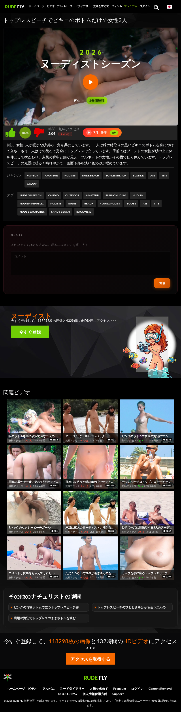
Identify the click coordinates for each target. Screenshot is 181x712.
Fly (14, 6)
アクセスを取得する (90, 658)
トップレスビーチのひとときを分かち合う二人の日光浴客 (135, 607)
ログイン (145, 6)
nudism (138, 195)
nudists (55, 203)
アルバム (62, 6)
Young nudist (110, 203)
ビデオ (51, 6)
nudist (73, 203)
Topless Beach (116, 175)
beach (88, 203)
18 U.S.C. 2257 (67, 694)
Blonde (138, 175)
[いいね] (11, 131)
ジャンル (116, 6)
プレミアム (130, 6)
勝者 (101, 132)
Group (32, 183)
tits (156, 203)
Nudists (69, 175)
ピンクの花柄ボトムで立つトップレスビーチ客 (46, 607)
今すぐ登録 (30, 331)
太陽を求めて (101, 6)
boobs (131, 203)
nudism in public (32, 203)
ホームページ (37, 6)
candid (53, 195)
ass (145, 203)
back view (83, 211)
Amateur (51, 175)
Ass (152, 175)
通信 (162, 283)
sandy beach (60, 211)
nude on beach (30, 195)
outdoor (72, 195)
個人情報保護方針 (95, 694)
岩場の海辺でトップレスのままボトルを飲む (45, 618)
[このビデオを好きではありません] (39, 131)
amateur (92, 195)
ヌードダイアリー (80, 6)
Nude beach (90, 175)
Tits (164, 175)
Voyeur (32, 175)
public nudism (116, 195)
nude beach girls (32, 211)
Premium (119, 688)
